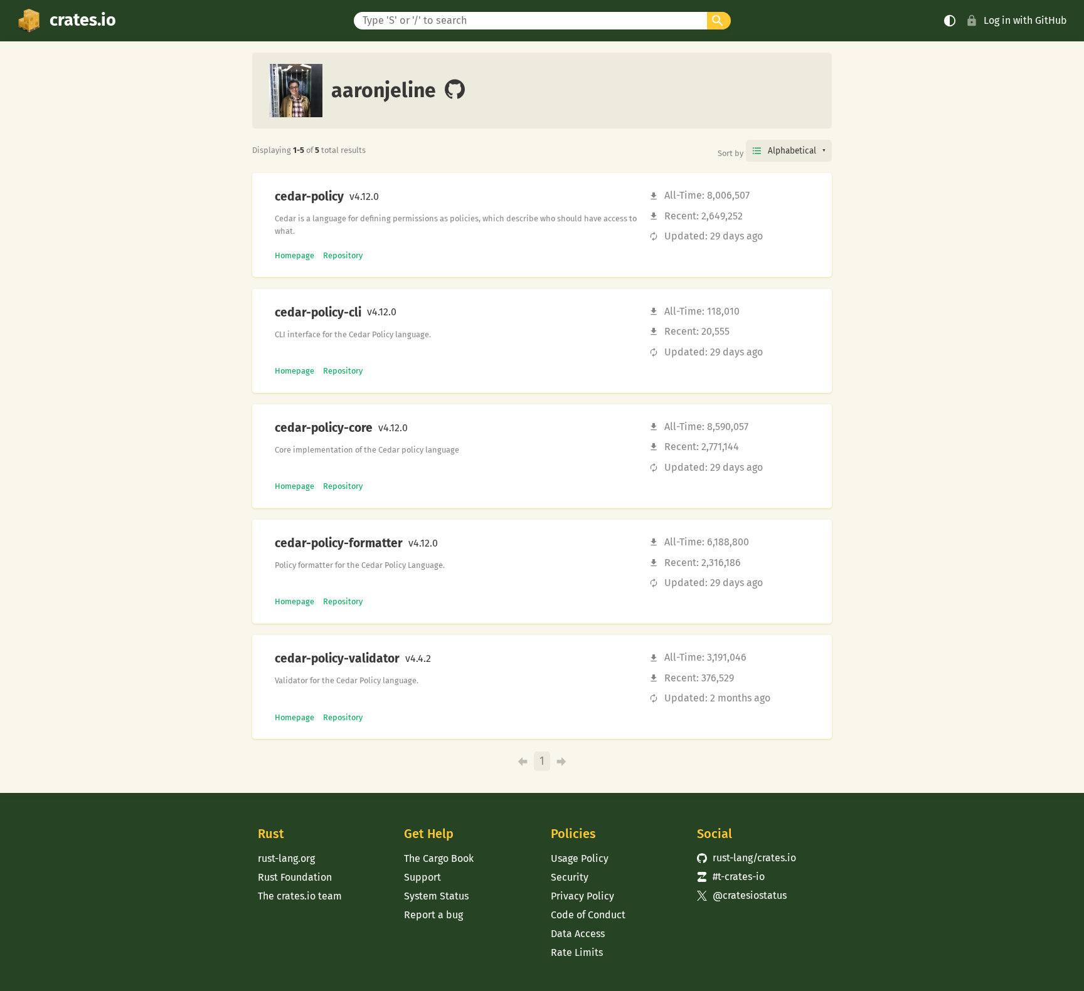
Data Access (578, 934)
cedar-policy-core (324, 428)
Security (569, 877)
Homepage (294, 255)
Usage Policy (579, 858)
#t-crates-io (731, 877)
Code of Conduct (588, 915)
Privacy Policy (582, 896)
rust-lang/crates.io (746, 858)
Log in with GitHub (1025, 20)
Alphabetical (792, 150)
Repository (343, 255)
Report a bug (433, 915)
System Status (436, 896)
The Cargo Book (439, 858)
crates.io (83, 20)
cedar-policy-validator (337, 659)
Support (422, 877)
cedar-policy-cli (318, 313)
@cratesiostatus (742, 895)
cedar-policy (309, 197)
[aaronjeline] (455, 90)
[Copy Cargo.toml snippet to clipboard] (390, 197)
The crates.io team (300, 896)
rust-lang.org (286, 858)
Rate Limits (577, 952)
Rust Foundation (295, 877)
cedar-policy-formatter (339, 543)
